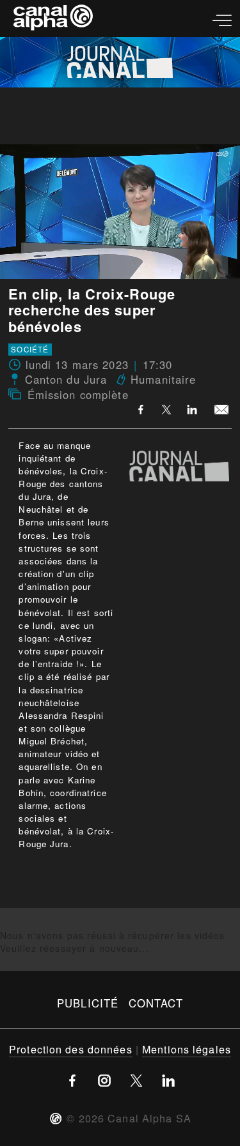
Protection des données (70, 1049)
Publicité (87, 1003)
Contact (156, 1003)
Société (30, 350)
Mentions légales (186, 1049)
